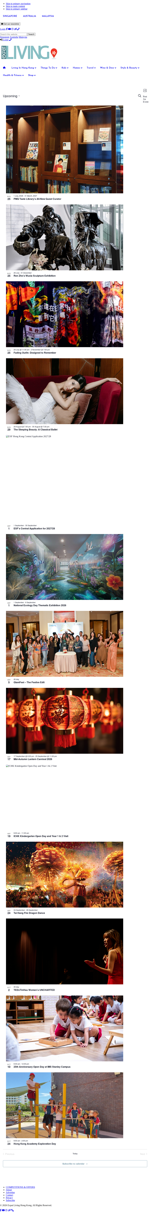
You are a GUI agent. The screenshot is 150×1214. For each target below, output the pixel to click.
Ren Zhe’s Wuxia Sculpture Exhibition (35, 275)
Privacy (9, 1197)
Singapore (4, 37)
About (9, 1190)
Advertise (10, 1192)
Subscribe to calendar (73, 1163)
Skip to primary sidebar (16, 9)
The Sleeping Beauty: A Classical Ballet (35, 429)
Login (3, 29)
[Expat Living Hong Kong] (29, 60)
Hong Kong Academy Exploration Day (35, 1143)
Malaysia (23, 37)
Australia (14, 37)
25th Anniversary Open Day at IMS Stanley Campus (42, 1066)
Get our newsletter (11, 24)
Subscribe (10, 1200)
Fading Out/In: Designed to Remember (35, 352)
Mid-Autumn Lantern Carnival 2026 (33, 759)
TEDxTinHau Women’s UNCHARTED (34, 990)
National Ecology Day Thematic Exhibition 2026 (40, 605)
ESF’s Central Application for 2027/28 (34, 528)
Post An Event (145, 99)
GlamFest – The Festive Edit (29, 682)
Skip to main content (15, 6)
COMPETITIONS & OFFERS (20, 1187)
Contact (9, 1195)
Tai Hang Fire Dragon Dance (29, 913)
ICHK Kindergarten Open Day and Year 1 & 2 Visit (41, 836)
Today (75, 1153)
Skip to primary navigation (18, 3)
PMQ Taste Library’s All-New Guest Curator (37, 199)
